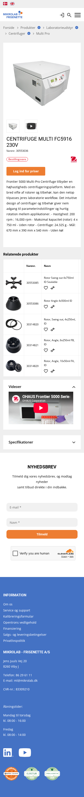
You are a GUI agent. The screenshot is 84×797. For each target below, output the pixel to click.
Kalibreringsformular (18, 616)
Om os (7, 604)
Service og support (16, 610)
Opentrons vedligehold (19, 622)
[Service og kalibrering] (11, 774)
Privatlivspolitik (14, 641)
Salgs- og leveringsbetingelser (25, 634)
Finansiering (12, 628)
